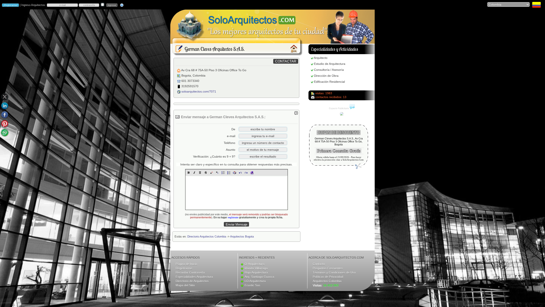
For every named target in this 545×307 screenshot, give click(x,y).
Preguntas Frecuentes (328, 268)
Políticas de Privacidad (328, 276)
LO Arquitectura (255, 281)
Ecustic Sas (252, 285)
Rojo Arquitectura (256, 272)
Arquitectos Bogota (242, 236)
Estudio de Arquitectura (329, 63)
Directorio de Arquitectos (192, 281)
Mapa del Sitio (185, 285)
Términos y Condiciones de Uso (334, 272)
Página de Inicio (186, 264)
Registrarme (184, 268)
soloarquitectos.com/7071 (198, 91)
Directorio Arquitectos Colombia (206, 236)
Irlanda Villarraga (256, 268)
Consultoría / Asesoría (329, 69)
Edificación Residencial (329, 81)
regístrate (233, 217)
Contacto (319, 264)
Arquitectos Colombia (327, 281)
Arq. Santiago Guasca (259, 276)
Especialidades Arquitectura (194, 276)
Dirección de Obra (326, 75)
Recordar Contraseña (190, 272)
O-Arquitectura (254, 264)
